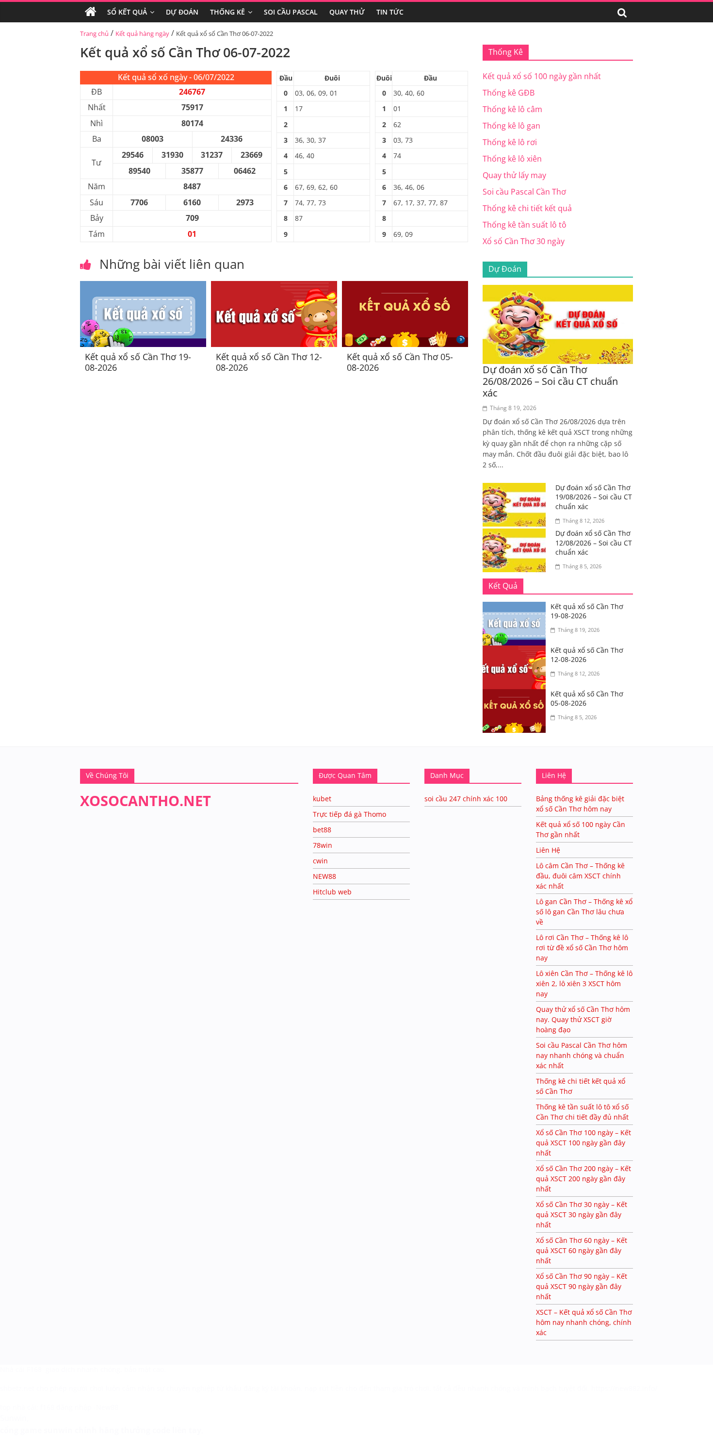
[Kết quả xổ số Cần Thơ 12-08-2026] (274, 286)
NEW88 (324, 876)
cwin (320, 860)
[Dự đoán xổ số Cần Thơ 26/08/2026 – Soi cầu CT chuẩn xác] (558, 290)
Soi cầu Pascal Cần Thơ (524, 191)
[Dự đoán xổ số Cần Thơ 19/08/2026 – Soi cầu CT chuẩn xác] (517, 488)
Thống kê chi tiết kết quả (527, 208)
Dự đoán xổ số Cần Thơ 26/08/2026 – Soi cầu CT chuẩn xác (550, 381)
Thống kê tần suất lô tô (525, 224)
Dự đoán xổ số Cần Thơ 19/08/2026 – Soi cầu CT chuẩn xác (593, 497)
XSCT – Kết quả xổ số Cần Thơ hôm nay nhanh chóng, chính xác (584, 1322)
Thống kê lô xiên (512, 158)
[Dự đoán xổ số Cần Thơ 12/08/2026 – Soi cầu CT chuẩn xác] (517, 534)
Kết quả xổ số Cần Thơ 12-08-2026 (269, 362)
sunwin (58, 1430)
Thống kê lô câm (512, 109)
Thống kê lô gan (511, 125)
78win (322, 845)
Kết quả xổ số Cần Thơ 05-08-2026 (400, 362)
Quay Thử (347, 12)
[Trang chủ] (90, 12)
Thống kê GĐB (509, 92)
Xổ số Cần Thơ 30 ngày (524, 241)
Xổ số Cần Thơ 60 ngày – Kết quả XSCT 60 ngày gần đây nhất (581, 1250)
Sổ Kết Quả (127, 12)
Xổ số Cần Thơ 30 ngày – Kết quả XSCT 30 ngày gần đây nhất (581, 1214)
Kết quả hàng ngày (142, 33)
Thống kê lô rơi (510, 142)
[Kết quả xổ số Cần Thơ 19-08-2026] (143, 286)
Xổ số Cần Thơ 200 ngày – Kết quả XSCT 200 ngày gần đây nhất (583, 1178)
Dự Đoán (182, 12)
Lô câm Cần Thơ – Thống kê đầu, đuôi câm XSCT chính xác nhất (580, 876)
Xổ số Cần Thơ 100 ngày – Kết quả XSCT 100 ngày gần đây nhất (583, 1142)
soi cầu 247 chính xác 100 (465, 798)
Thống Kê (227, 12)
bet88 (322, 829)
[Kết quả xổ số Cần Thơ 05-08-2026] (405, 286)
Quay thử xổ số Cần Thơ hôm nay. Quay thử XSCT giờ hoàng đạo (583, 1019)
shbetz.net (17, 1388)
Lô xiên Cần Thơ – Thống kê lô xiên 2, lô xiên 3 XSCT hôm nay (584, 983)
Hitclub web (332, 891)
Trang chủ (94, 33)
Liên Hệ (548, 850)
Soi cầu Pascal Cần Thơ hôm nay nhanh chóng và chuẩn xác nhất (581, 1055)
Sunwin (13, 1418)
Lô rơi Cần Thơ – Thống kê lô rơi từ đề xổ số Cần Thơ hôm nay (582, 947)
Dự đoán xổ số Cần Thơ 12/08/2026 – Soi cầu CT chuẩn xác (593, 543)
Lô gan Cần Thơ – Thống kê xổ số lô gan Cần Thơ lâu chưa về (584, 911)
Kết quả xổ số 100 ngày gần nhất (542, 76)
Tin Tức (390, 12)
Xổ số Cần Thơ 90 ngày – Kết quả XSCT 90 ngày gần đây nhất (581, 1286)
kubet (322, 798)
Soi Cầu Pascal (291, 12)
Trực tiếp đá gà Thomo (349, 814)
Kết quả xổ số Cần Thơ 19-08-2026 (138, 362)
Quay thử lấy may (514, 175)
